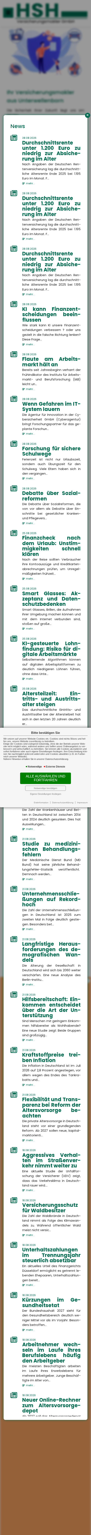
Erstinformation (41, 802)
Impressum (82, 802)
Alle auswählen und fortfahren (45, 778)
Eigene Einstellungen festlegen (45, 794)
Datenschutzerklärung (62, 802)
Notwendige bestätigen (45, 788)
